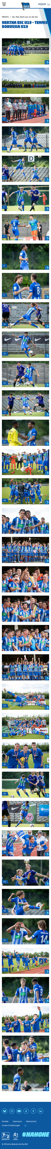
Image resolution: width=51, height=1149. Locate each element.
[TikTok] (26, 1112)
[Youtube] (19, 1112)
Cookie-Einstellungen (11, 1125)
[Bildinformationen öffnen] (47, 62)
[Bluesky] (4, 1112)
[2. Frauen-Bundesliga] (15, 1136)
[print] (25, 1125)
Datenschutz (31, 1121)
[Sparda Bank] (42, 4)
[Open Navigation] (4, 4)
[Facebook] (33, 1112)
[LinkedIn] (40, 1112)
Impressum (17, 1121)
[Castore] (48, 4)
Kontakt (5, 1121)
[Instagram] (12, 1112)
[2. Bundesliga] (6, 1136)
